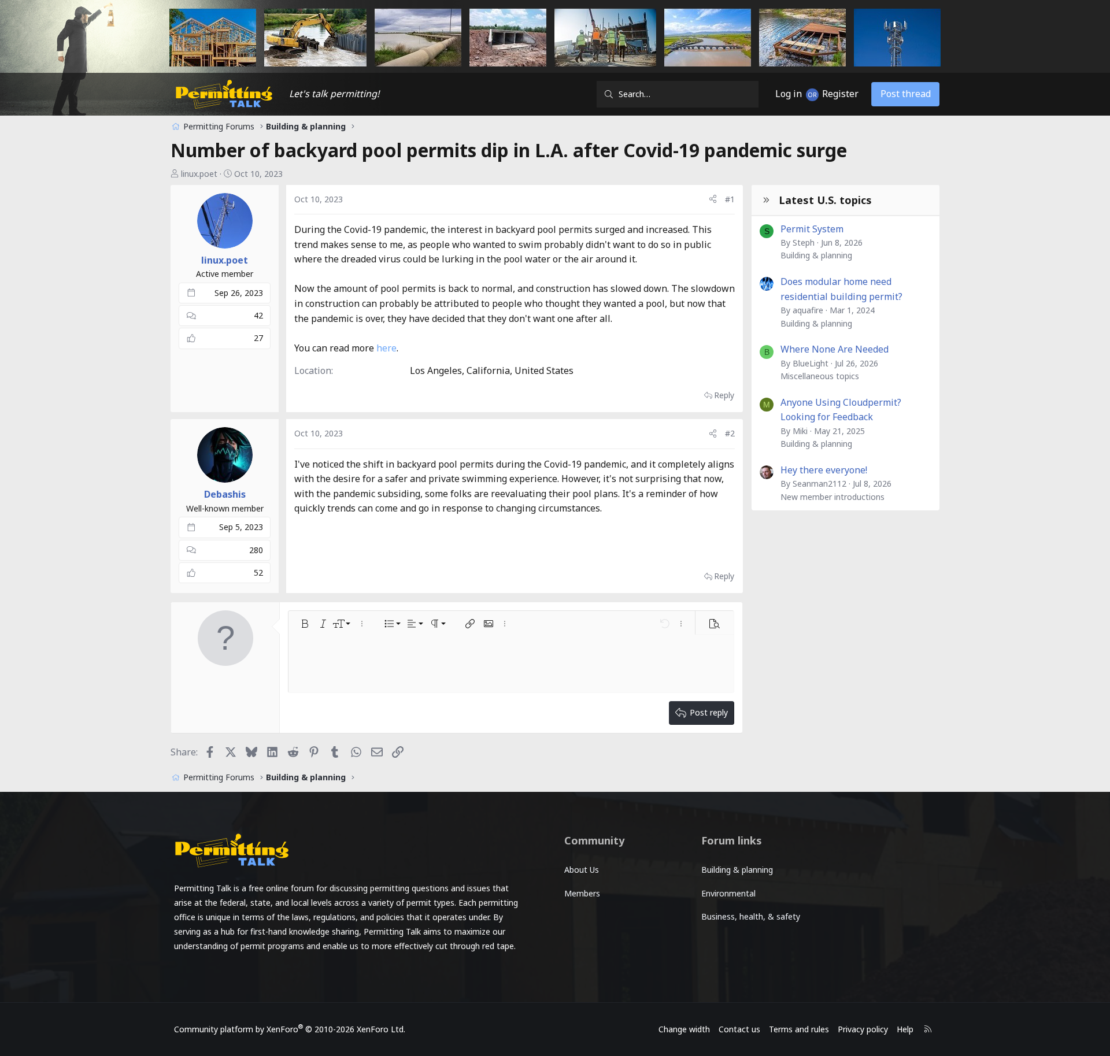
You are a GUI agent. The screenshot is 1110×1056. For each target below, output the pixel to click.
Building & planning (816, 255)
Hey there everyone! (823, 470)
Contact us (739, 1029)
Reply (724, 395)
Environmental (728, 893)
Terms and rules (799, 1029)
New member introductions (832, 496)
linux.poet (199, 173)
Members (582, 893)
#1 (730, 199)
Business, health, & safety (750, 916)
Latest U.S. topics (825, 200)
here (386, 348)
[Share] (713, 199)
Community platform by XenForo (289, 1029)
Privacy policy (863, 1029)
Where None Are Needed (834, 349)
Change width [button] (684, 1029)
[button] (304, 623)
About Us (581, 869)
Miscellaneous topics (819, 375)
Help (905, 1029)
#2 (730, 433)
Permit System (811, 229)
